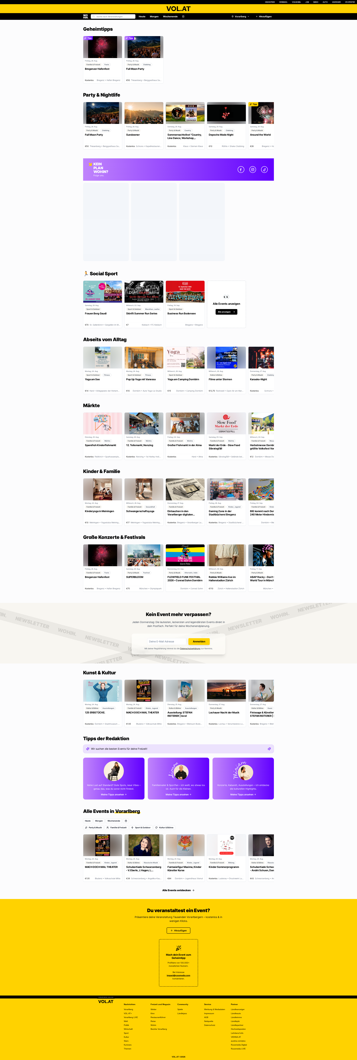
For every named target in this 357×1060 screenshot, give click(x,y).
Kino (153, 1013)
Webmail (283, 2)
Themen (127, 1049)
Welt (126, 1021)
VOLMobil (296, 2)
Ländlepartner (237, 1025)
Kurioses (128, 1045)
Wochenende (170, 16)
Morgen (154, 16)
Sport (126, 1033)
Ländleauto (236, 1013)
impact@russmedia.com (178, 975)
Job (307, 2)
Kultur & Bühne (166, 827)
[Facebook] (241, 169)
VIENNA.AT (236, 1037)
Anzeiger (336, 2)
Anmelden (199, 641)
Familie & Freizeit (118, 827)
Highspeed (270, 2)
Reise (153, 1021)
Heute (142, 16)
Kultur (126, 1037)
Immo (315, 2)
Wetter (153, 1009)
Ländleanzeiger (238, 1009)
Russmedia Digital (239, 1045)
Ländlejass (182, 1013)
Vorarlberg (240, 16)
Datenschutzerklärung (190, 648)
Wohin (153, 1025)
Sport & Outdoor (143, 827)
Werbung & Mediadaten (214, 1009)
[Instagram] (253, 169)
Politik (126, 1025)
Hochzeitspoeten (238, 1029)
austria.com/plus (238, 1041)
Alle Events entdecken (176, 890)
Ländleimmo (236, 1017)
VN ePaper (350, 2)
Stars (126, 1041)
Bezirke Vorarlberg (159, 1029)
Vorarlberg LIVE (131, 1017)
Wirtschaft (128, 1029)
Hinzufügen (265, 16)
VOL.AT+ (128, 1013)
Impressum (209, 1013)
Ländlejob (235, 1021)
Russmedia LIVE (238, 1049)
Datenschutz (209, 1025)
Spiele (180, 1009)
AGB (206, 1017)
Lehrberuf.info (237, 1033)
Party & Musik (95, 827)
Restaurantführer (158, 1017)
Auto (325, 2)
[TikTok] (264, 169)
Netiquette (208, 1021)
